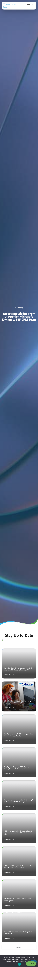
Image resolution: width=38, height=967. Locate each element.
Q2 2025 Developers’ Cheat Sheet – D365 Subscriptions (17, 900)
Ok (19, 964)
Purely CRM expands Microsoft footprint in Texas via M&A (18, 933)
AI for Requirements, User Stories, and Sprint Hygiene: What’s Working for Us (19, 702)
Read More (8, 675)
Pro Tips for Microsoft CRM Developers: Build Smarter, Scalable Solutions (18, 735)
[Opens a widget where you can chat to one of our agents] (31, 963)
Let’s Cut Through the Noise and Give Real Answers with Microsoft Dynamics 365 (18, 669)
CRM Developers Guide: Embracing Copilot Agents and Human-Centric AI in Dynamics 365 (18, 833)
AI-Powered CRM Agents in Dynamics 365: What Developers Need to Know (18, 867)
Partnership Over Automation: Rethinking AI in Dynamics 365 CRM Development (18, 801)
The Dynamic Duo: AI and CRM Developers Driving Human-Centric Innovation (18, 768)
